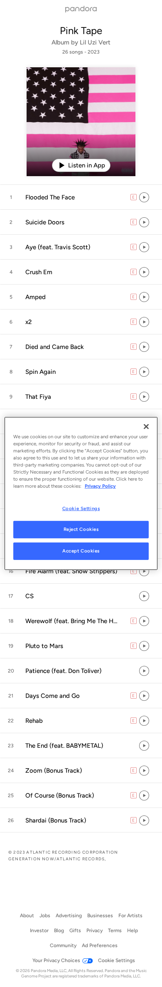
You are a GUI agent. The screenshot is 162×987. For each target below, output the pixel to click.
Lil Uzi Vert (95, 42)
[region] (81, 493)
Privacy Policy (100, 486)
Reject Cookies (81, 529)
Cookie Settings (81, 508)
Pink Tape (81, 31)
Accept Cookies (81, 551)
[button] (81, 197)
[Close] (146, 426)
